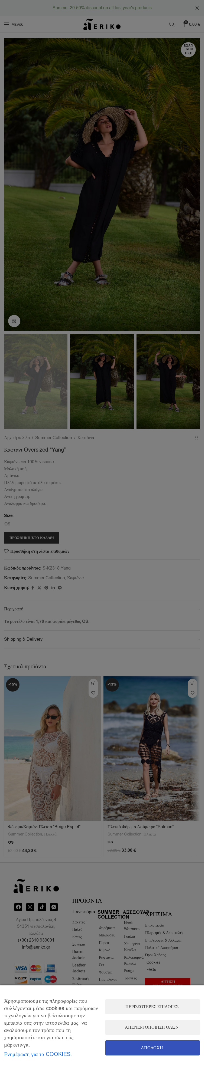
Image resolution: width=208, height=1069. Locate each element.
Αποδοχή (152, 1048)
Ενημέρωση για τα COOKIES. (38, 1054)
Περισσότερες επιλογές (151, 1007)
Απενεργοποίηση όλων (152, 1027)
